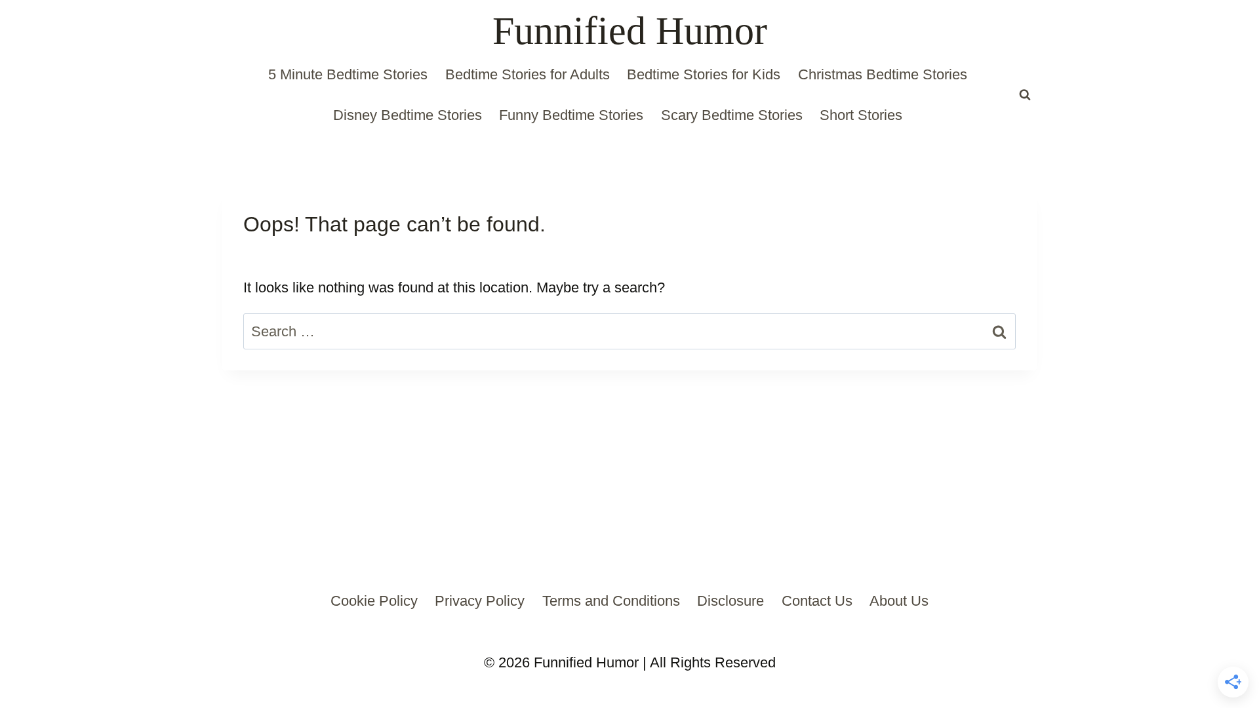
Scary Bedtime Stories (732, 115)
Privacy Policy (480, 601)
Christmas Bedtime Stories (882, 74)
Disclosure (730, 601)
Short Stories (861, 115)
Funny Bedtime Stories (571, 115)
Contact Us (817, 601)
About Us (899, 601)
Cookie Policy (374, 601)
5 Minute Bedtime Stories (348, 74)
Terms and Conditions (611, 601)
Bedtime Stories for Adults (527, 74)
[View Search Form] (1025, 95)
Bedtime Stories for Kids (703, 74)
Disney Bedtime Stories (407, 115)
